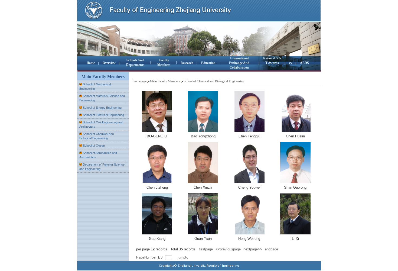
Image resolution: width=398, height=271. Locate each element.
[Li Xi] (295, 213)
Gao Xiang (157, 239)
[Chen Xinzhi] (203, 162)
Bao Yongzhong (203, 136)
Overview (109, 63)
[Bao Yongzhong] (203, 111)
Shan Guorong (295, 187)
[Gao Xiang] (157, 213)
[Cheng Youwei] (249, 162)
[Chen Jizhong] (157, 162)
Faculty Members (163, 62)
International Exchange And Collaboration (239, 62)
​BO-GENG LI (157, 136)
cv (290, 63)
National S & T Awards (272, 60)
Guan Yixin (203, 239)
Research (187, 63)
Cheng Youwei (249, 187)
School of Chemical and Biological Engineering (214, 81)
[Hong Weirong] (249, 213)
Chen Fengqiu (249, 136)
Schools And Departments (135, 62)
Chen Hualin (295, 136)
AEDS (304, 63)
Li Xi (295, 239)
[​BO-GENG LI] (157, 111)
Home (91, 63)
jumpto (183, 257)
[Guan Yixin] (203, 213)
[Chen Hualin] (295, 111)
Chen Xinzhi (203, 187)
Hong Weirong (249, 239)
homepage (139, 81)
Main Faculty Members (165, 81)
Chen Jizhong (157, 187)
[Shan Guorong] (295, 162)
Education (208, 63)
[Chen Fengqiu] (249, 111)
